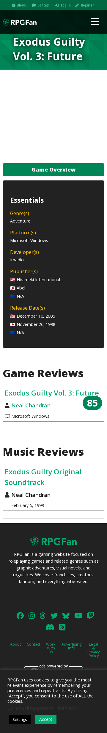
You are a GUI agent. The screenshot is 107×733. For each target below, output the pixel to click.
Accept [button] (45, 719)
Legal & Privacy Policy (93, 649)
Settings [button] (19, 719)
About (22, 5)
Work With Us (51, 647)
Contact (43, 5)
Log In (66, 5)
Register (87, 5)
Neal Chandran (31, 405)
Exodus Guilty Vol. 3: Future (52, 393)
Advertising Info (71, 646)
